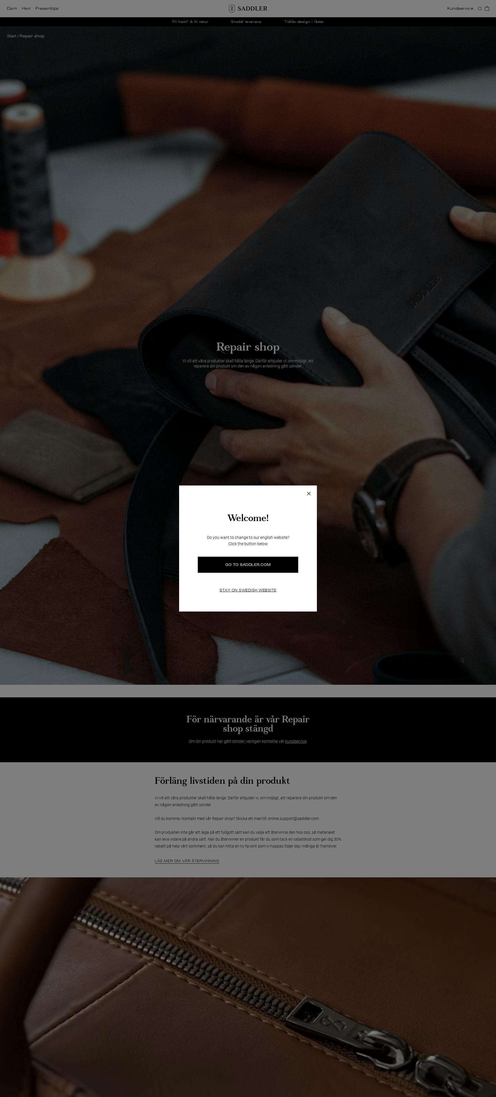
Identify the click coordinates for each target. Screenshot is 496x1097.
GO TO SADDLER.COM (248, 564)
